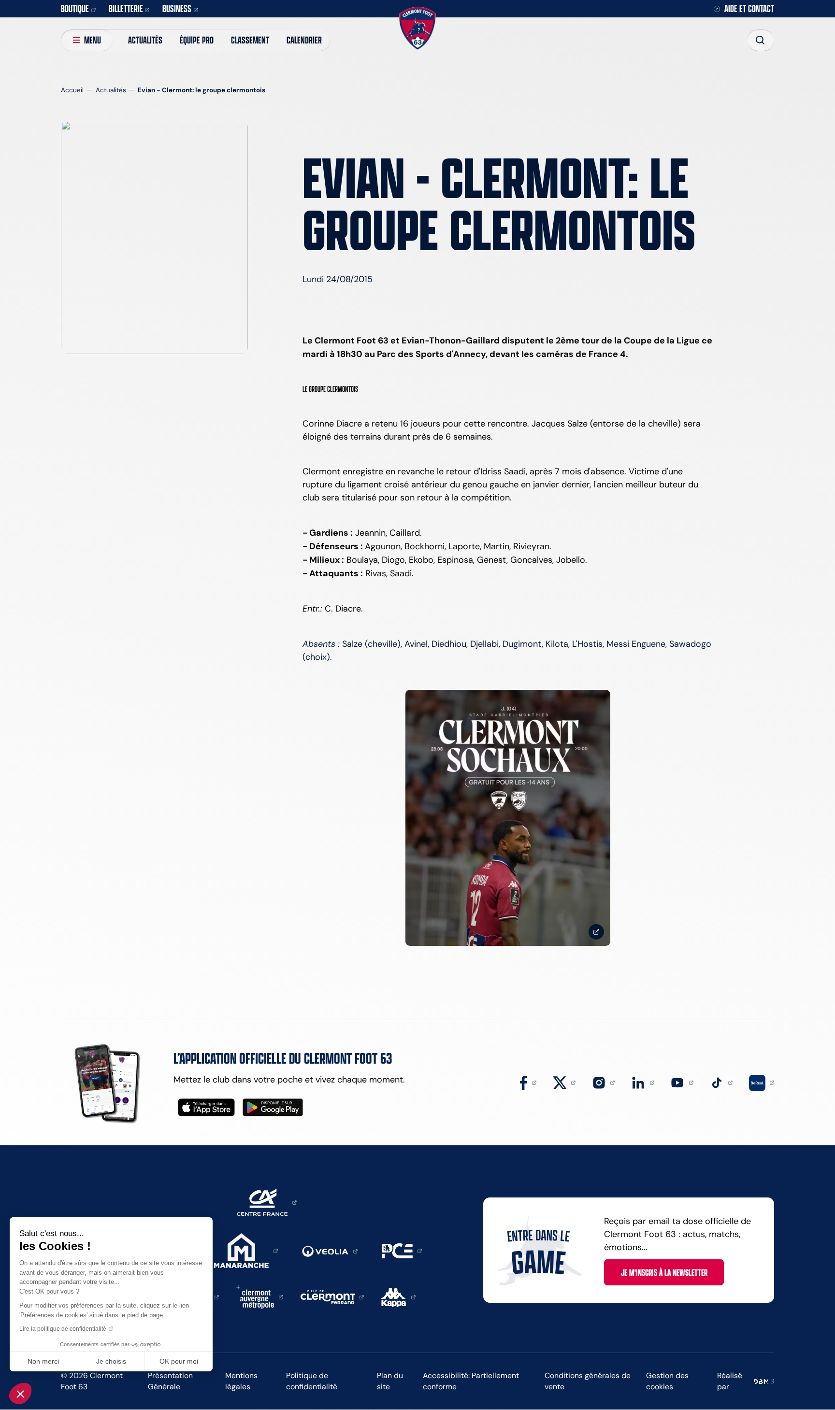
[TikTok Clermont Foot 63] (721, 1082)
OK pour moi (178, 1361)
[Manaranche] (246, 1250)
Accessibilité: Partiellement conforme (471, 1381)
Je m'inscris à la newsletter (664, 1272)
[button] (20, 1393)
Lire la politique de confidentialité (62, 1328)
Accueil (72, 90)
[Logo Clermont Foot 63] (417, 28)
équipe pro (197, 39)
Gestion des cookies (667, 1381)
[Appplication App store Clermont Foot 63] (206, 1107)
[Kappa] (398, 1296)
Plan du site (390, 1381)
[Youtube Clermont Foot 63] (681, 1082)
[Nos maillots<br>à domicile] (507, 818)
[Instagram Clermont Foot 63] (603, 1082)
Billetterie (126, 8)
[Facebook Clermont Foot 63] (528, 1082)
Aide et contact (749, 8)
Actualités (145, 39)
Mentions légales (241, 1381)
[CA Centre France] (267, 1201)
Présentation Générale (170, 1381)
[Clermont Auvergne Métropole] (259, 1296)
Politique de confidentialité (311, 1381)
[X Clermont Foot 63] (564, 1082)
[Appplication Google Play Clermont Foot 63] (273, 1107)
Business (176, 8)
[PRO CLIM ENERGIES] (402, 1250)
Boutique (75, 8)
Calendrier (304, 39)
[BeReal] (761, 1082)
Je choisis (111, 1361)
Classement (250, 39)
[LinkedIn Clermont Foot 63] (642, 1082)
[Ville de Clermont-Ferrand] (332, 1296)
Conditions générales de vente (588, 1381)
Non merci (43, 1361)
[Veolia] (330, 1250)
